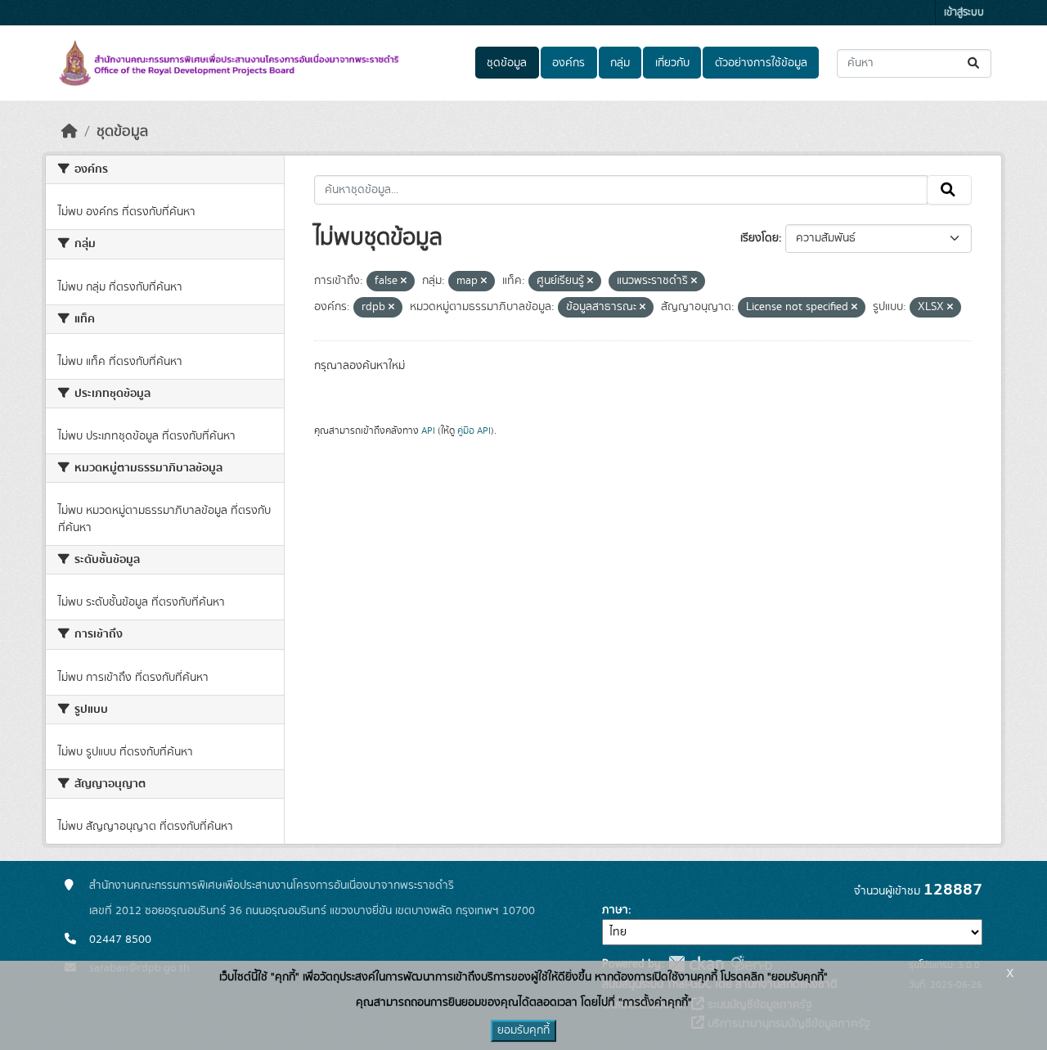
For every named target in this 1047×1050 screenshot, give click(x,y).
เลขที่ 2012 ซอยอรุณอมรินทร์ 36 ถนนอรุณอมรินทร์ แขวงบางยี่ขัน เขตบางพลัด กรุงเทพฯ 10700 (312, 911)
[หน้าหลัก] (69, 131)
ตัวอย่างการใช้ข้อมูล (761, 63)
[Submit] (974, 63)
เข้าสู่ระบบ (964, 12)
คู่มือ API (474, 430)
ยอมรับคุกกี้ (523, 1030)
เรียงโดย (759, 238)
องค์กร (568, 63)
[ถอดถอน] (404, 281)
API (428, 430)
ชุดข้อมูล (507, 63)
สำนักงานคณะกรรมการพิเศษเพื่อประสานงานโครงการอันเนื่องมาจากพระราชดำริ (271, 885)
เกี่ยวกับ (672, 63)
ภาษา (615, 910)
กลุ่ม (620, 63)
